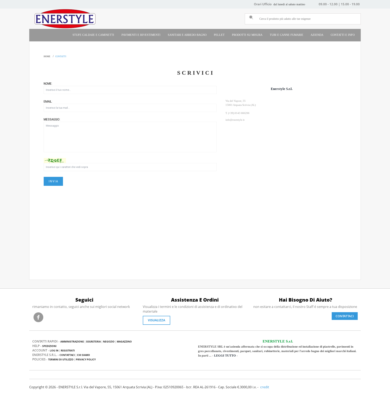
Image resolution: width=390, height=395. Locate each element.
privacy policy (86, 359)
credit (264, 387)
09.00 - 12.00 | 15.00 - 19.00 (339, 4)
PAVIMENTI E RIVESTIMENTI (140, 34)
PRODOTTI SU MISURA (247, 34)
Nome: (48, 83)
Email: (48, 101)
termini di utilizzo (61, 359)
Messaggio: (52, 119)
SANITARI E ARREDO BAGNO (187, 34)
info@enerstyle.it (235, 119)
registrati (68, 350)
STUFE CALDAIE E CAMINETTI (93, 34)
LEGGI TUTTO (225, 355)
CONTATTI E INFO (343, 34)
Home (47, 56)
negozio (109, 341)
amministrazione (72, 341)
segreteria (93, 341)
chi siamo (83, 355)
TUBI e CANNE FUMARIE (286, 34)
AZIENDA (317, 34)
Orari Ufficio (263, 4)
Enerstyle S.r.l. (281, 89)
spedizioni (49, 346)
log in (54, 350)
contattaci (67, 355)
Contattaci (345, 316)
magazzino (124, 341)
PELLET (219, 34)
